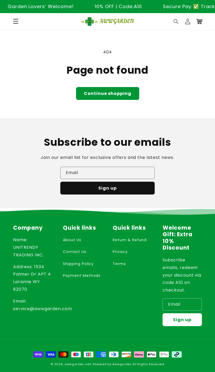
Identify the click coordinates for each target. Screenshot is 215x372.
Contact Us (74, 251)
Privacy (120, 251)
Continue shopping (107, 93)
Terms (119, 263)
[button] (176, 21)
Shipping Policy (78, 263)
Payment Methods (81, 275)
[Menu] (16, 21)
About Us (72, 239)
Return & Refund (130, 239)
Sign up (107, 188)
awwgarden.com (78, 364)
